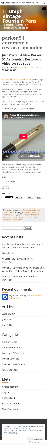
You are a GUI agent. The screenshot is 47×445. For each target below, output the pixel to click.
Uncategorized (8, 212)
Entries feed (8, 397)
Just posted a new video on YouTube (18, 79)
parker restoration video (12, 219)
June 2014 (7, 325)
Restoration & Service (31, 210)
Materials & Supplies (13, 353)
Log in (5, 392)
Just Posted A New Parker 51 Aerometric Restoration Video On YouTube (23, 59)
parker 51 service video (17, 217)
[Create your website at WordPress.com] (23, 2)
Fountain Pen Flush (12, 347)
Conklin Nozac (9, 341)
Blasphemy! (8, 253)
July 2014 (6, 319)
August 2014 (8, 313)
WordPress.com (10, 409)
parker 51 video (33, 217)
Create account (10, 386)
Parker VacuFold (10, 358)
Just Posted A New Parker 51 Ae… (25, 296)
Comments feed (10, 403)
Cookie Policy (12, 433)
